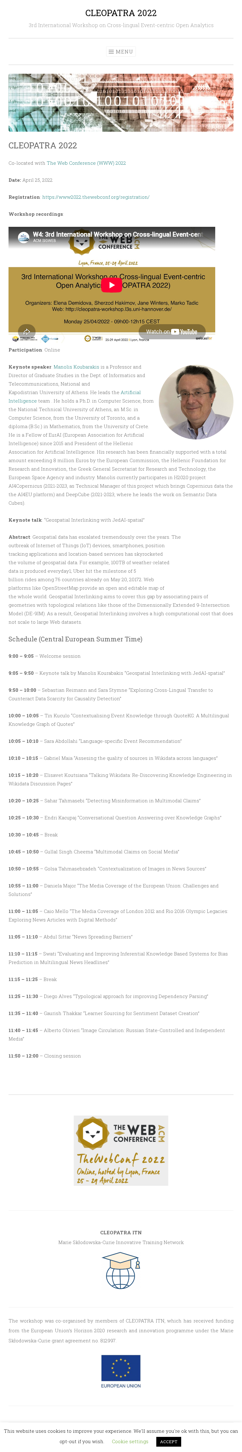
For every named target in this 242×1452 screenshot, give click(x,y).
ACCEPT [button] (168, 1441)
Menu (124, 51)
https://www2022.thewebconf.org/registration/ (96, 197)
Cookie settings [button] (130, 1441)
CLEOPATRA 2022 (121, 12)
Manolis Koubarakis (76, 367)
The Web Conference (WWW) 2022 (86, 163)
